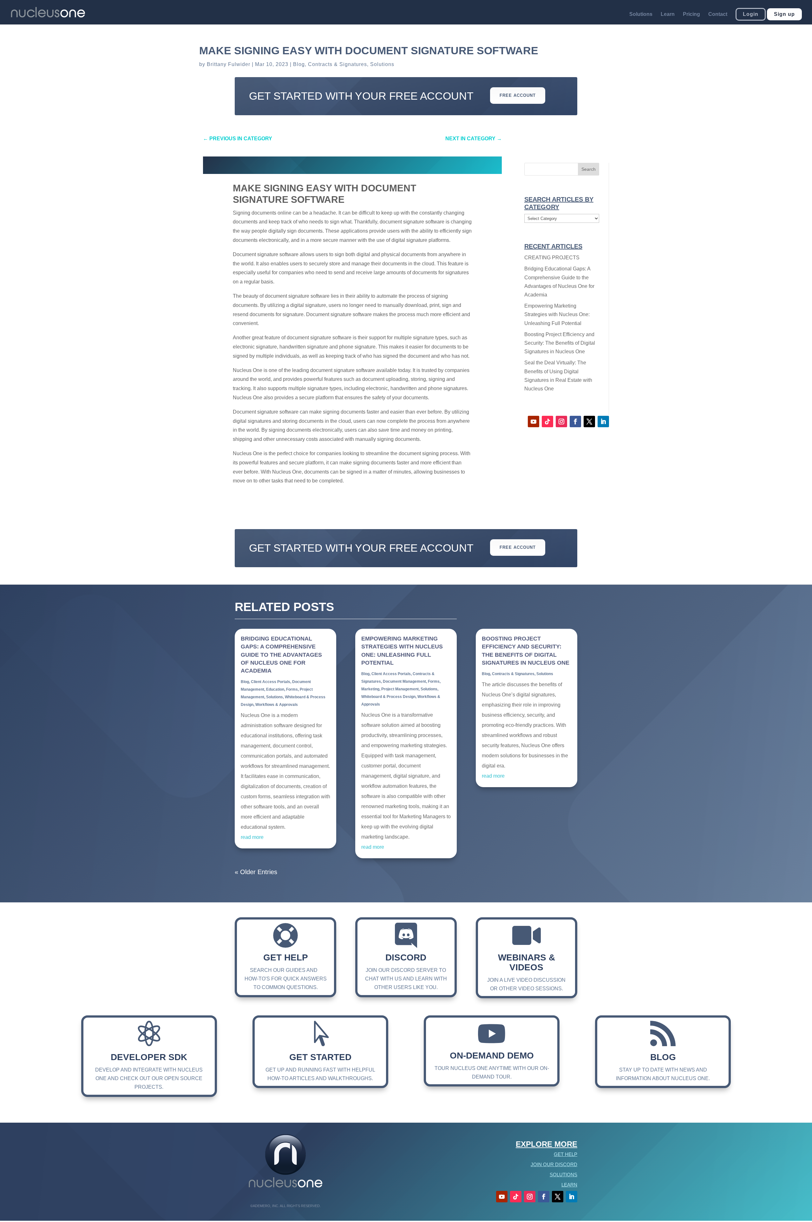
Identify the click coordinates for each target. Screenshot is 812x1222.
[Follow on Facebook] (575, 421)
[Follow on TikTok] (547, 421)
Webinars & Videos (526, 962)
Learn (668, 14)
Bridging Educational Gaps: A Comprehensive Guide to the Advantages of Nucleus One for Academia (281, 654)
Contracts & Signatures (337, 64)
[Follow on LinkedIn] (603, 421)
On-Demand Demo (492, 1055)
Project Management (400, 689)
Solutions (640, 14)
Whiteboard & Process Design (388, 696)
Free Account (518, 95)
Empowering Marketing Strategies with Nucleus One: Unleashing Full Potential (557, 314)
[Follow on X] (589, 421)
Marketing (370, 689)
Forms (292, 689)
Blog (299, 64)
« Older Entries (256, 871)
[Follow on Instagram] (561, 421)
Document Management (404, 681)
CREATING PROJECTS (552, 257)
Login (750, 14)
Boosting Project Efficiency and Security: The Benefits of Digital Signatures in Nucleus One (559, 343)
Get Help (285, 957)
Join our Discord (554, 1164)
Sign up (784, 14)
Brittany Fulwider (228, 64)
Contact (717, 14)
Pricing (691, 14)
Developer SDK (149, 1057)
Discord (405, 957)
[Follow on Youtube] (533, 421)
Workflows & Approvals (276, 704)
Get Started (320, 1057)
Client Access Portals (270, 682)
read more (252, 837)
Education (275, 689)
